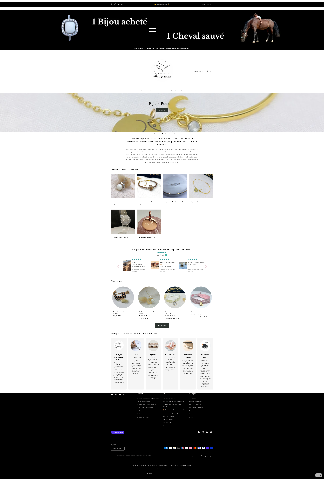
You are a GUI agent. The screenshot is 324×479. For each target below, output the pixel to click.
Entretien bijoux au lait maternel (146, 404)
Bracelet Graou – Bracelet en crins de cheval (123, 312)
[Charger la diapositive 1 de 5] (154, 133)
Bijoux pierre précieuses (196, 407)
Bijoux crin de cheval (195, 404)
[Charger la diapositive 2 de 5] (157, 133)
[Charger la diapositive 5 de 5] (165, 133)
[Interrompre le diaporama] (174, 134)
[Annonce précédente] (142, 4)
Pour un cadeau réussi (143, 401)
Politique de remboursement (159, 455)
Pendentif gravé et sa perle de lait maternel (148, 312)
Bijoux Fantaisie (197, 202)
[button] (113, 71)
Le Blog (191, 417)
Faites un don (193, 414)
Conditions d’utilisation (187, 455)
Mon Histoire (192, 398)
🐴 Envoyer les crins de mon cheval (173, 409)
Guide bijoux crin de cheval (145, 407)
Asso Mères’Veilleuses (124, 455)
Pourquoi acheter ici (168, 398)
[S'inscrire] (177, 473)
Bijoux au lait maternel (195, 401)
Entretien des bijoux (143, 417)
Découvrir (191, 121)
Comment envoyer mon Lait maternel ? (174, 401)
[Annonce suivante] (182, 4)
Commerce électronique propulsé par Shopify (140, 455)
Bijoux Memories (119, 237)
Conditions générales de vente (196, 456)
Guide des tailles (142, 410)
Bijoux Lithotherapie (173, 202)
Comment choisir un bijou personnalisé (148, 398)
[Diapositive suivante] (170, 134)
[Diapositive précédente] (150, 134)
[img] (162, 252)
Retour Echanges (168, 419)
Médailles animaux (146, 237)
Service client (167, 422)
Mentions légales (209, 456)
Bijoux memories (194, 410)
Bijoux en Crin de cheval (148, 202)
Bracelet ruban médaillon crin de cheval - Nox (174, 312)
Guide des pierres (142, 414)
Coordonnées (210, 455)
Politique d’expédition (200, 455)
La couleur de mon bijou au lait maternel (172, 405)
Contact (165, 425)
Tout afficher (162, 325)
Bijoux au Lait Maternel (122, 202)
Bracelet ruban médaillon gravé (200, 311)
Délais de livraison (168, 416)
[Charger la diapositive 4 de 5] (162, 133)
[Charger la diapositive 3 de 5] (159, 133)
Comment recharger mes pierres (172, 413)
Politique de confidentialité (174, 455)
